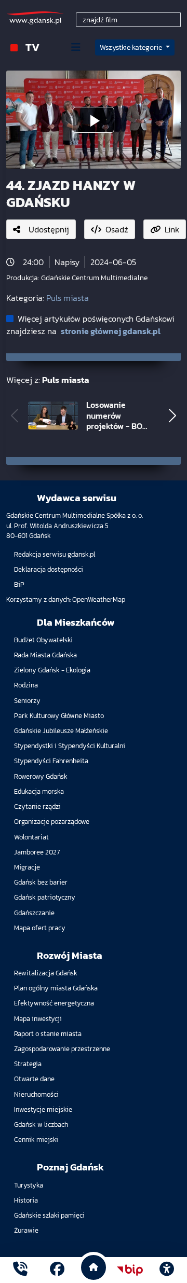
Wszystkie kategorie (132, 47)
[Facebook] (57, 1270)
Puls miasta (67, 298)
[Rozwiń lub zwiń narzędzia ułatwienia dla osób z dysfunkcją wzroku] (167, 1270)
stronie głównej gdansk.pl (111, 331)
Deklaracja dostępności (48, 569)
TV (32, 47)
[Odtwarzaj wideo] (93, 120)
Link (172, 229)
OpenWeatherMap (98, 599)
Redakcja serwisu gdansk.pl (54, 554)
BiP (19, 584)
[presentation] (14, 415)
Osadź (116, 229)
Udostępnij (49, 229)
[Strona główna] (20, 1270)
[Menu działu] (76, 47)
